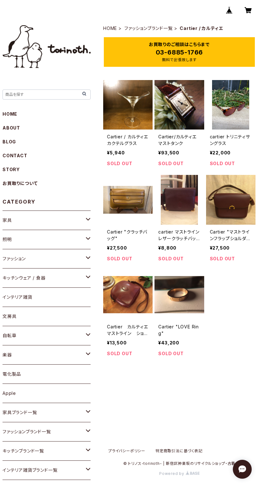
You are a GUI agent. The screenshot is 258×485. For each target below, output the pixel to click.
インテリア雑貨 (17, 297)
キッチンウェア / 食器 (24, 277)
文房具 (9, 316)
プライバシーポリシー (126, 450)
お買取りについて (20, 183)
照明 (7, 239)
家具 (7, 220)
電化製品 (12, 374)
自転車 (9, 335)
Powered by (172, 473)
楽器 (7, 354)
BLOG (9, 141)
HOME (110, 28)
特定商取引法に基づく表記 (179, 450)
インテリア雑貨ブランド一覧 (30, 470)
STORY (11, 169)
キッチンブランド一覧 (23, 450)
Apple (9, 393)
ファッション (14, 258)
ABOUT (11, 127)
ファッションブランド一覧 (148, 28)
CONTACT (15, 155)
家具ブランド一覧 (20, 412)
